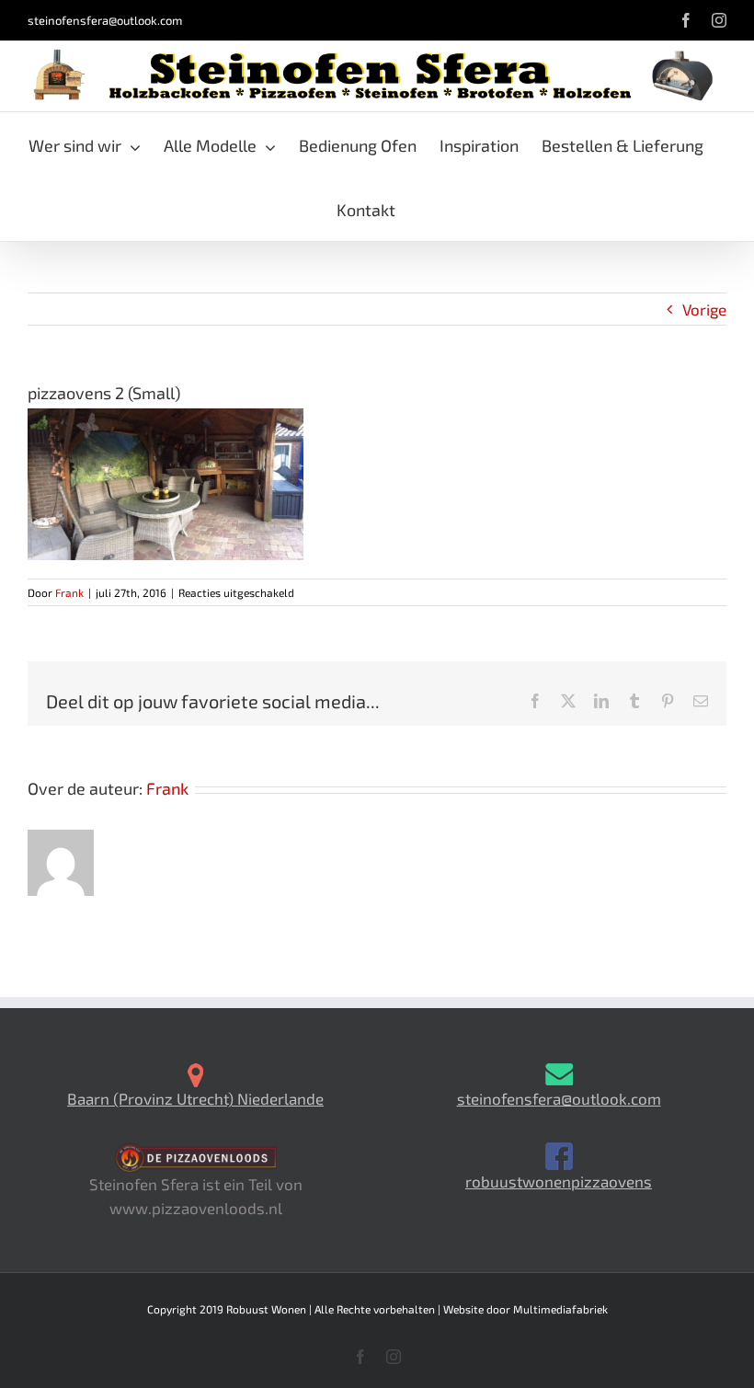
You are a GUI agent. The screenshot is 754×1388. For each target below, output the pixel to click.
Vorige (704, 309)
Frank (69, 592)
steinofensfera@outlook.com (105, 20)
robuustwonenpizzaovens (558, 1181)
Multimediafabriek (560, 1308)
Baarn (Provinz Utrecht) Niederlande (195, 1098)
